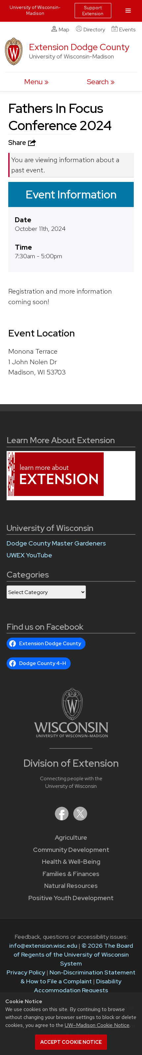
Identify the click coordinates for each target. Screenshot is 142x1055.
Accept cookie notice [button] (71, 1042)
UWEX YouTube (29, 555)
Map (64, 29)
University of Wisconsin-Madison (35, 10)
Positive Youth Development (71, 898)
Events (127, 29)
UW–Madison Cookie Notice (97, 1025)
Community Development (71, 850)
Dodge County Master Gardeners (56, 543)
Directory (94, 29)
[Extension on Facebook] (62, 818)
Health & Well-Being (71, 862)
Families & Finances (71, 874)
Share (17, 142)
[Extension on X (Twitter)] (80, 818)
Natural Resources (71, 886)
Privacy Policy (26, 972)
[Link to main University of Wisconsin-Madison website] (71, 735)
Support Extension (92, 11)
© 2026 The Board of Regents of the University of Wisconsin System (73, 954)
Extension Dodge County (79, 47)
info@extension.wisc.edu (43, 945)
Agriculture (71, 837)
